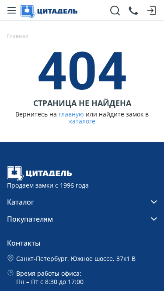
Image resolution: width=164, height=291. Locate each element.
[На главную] (49, 10)
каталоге (82, 121)
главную (71, 114)
